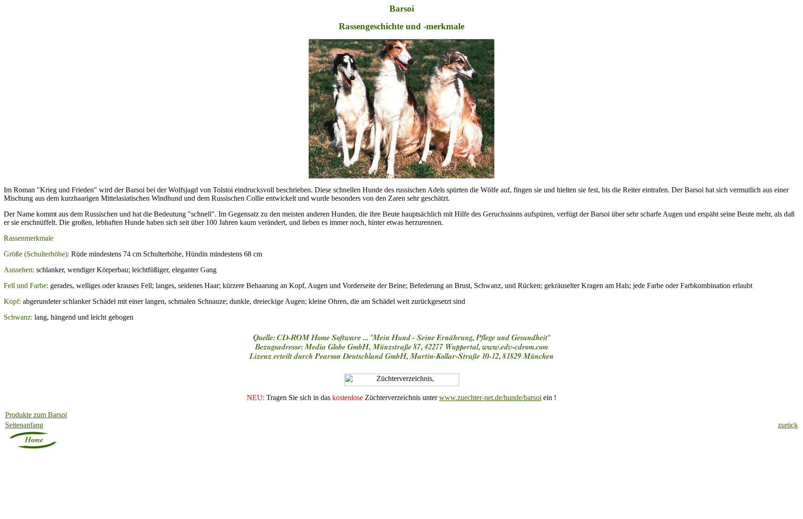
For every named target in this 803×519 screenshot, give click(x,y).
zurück (788, 425)
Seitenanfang (24, 425)
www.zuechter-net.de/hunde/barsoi (490, 397)
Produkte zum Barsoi (36, 415)
